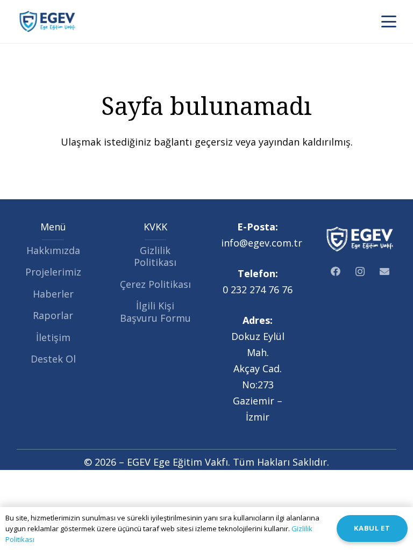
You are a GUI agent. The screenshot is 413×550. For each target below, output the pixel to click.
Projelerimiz (53, 271)
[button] (389, 21)
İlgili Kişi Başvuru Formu (155, 311)
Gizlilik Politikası (155, 256)
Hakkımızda (53, 250)
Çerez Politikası (155, 284)
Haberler (53, 293)
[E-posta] (384, 271)
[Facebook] (335, 271)
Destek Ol (53, 358)
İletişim (53, 337)
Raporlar (53, 315)
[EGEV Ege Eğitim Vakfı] (48, 21)
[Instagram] (360, 271)
